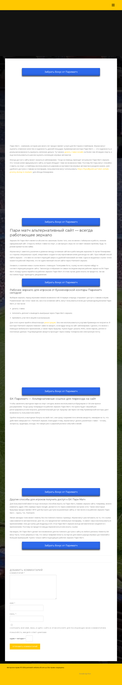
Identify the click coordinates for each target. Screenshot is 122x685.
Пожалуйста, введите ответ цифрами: (28, 632)
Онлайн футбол (85, 674)
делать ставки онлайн (73, 152)
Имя (12, 603)
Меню (113, 5)
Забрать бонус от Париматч (61, 71)
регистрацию (50, 322)
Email (13, 614)
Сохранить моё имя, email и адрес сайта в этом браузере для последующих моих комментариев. (58, 628)
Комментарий (17, 573)
